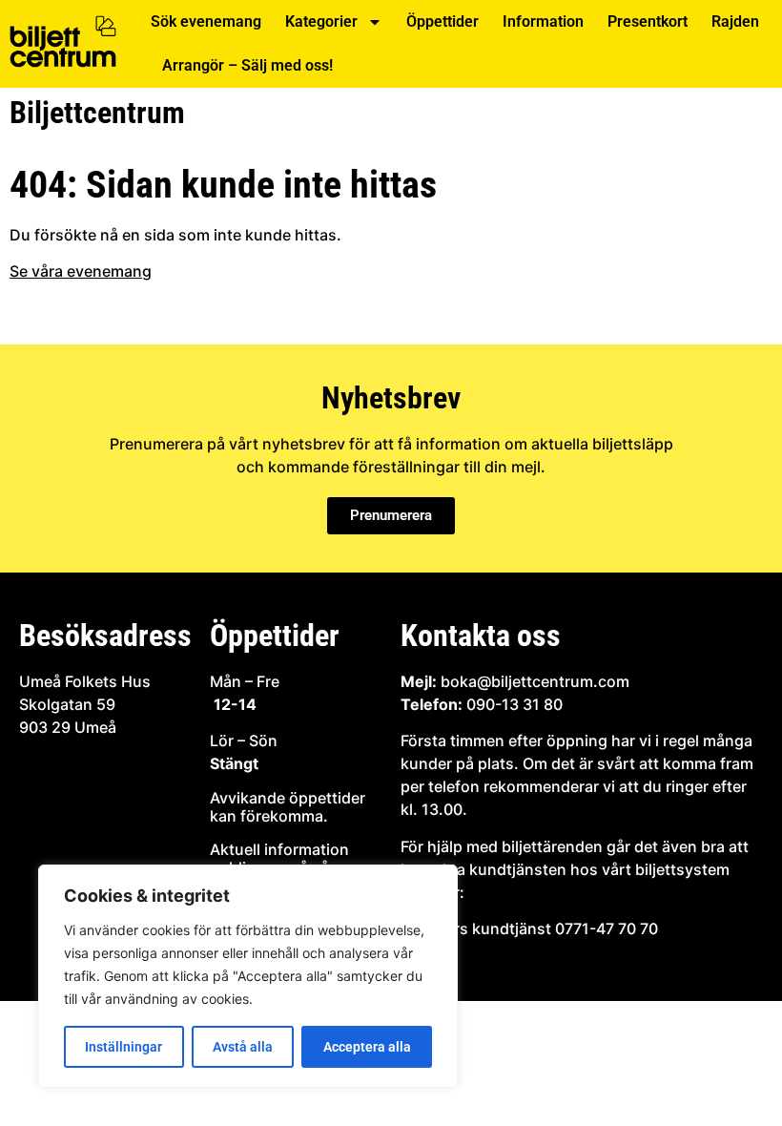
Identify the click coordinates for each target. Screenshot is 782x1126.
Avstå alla (243, 1046)
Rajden (735, 21)
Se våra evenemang (81, 271)
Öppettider (442, 21)
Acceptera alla (367, 1046)
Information (543, 21)
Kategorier (321, 21)
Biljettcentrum (97, 112)
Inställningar (123, 1046)
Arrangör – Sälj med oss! (247, 65)
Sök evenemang (206, 21)
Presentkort (647, 21)
